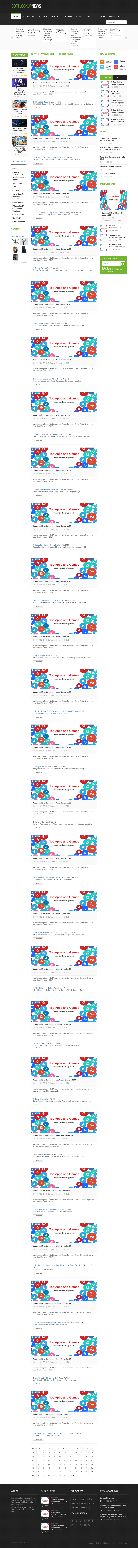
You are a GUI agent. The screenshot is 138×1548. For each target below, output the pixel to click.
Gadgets (55, 16)
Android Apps (115, 16)
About (115, 1543)
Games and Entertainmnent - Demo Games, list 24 (52, 360)
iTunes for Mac (18, 202)
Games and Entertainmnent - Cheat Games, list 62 (52, 1246)
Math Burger (40, 656)
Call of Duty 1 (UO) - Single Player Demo (50, 877)
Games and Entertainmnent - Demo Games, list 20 (52, 138)
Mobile (79, 16)
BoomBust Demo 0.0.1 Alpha (46, 545)
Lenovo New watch (107, 1498)
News (74, 1499)
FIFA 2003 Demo (42, 102)
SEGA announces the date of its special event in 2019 (19, 149)
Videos (81, 1499)
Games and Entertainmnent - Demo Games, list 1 (51, 914)
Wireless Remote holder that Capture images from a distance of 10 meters (113, 1517)
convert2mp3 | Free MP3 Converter (18, 196)
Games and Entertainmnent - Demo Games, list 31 (52, 747)
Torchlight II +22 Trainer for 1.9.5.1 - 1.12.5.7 (52, 1433)
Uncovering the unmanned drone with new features (113, 1506)
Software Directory (103, 1543)
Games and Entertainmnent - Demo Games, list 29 (52, 637)
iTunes (14, 169)
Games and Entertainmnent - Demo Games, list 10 (52, 304)
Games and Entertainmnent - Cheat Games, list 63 (52, 1303)
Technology (29, 16)
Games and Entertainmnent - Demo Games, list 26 (52, 470)
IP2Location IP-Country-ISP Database (18, 208)
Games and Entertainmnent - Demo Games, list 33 (52, 194)
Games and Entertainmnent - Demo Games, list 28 (52, 581)
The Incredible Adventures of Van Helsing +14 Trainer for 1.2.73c (59, 1265)
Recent (120, 77)
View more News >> (19, 263)
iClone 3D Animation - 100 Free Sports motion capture (19, 176)
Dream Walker (40, 268)
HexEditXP (16, 218)
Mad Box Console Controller (111, 166)
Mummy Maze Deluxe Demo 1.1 (47, 434)
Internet (43, 16)
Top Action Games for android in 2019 (20, 111)
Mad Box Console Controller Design (20, 130)
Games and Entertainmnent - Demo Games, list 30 (52, 692)
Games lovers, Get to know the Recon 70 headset (20, 71)
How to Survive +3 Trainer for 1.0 (47, 1210)
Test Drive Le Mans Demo (45, 323)
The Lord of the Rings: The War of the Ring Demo (53, 711)
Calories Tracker (18, 214)
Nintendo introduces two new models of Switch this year (20, 91)
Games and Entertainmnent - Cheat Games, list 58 (52, 969)
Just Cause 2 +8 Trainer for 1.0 (46, 1378)
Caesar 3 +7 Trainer (42, 1043)
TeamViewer (17, 183)
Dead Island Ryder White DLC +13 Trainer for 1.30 (54, 1323)
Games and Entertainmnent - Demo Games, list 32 (52, 803)
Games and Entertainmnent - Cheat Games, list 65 (52, 1414)
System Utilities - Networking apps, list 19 (117, 103)
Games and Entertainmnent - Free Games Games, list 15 (54, 1135)
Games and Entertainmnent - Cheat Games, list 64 (52, 1359)
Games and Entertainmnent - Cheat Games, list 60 (52, 1191)
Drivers (124, 1543)
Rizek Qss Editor (18, 222)
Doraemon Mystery (42, 1154)
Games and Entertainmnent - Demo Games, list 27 (52, 526)
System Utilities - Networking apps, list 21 (117, 121)
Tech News (84, 1508)
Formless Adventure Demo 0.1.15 (47, 490)
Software (67, 16)
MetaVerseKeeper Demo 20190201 (48, 933)
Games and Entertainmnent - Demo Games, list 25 (52, 415)
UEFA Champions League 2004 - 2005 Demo (52, 213)
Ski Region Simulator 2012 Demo (47, 157)
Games (90, 16)
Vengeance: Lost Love (43, 767)
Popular (107, 77)
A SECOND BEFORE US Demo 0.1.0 (49, 600)
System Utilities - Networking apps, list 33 (117, 84)
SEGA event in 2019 (107, 174)
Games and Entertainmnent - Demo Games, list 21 (52, 858)
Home (16, 16)
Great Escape (40, 1099)
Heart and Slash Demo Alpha (45, 379)
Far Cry (38, 822)
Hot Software (19, 162)
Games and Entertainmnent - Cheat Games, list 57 (52, 1024)
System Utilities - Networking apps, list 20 (117, 112)
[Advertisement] (90, 6)
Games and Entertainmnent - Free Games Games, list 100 (54, 1080)
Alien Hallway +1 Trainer (44, 988)
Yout (14, 187)
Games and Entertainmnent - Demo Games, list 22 (52, 249)
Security (101, 16)
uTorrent (15, 190)
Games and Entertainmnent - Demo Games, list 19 (52, 83)
